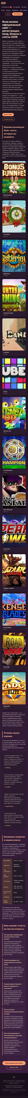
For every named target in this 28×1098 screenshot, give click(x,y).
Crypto (3, 10)
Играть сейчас (8, 114)
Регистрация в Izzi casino (14, 1063)
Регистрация (17, 14)
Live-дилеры (16, 7)
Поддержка (15, 10)
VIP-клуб (23, 7)
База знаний (23, 10)
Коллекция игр (6, 7)
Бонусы (8, 10)
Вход (8, 14)
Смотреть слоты (8, 119)
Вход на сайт (14, 1067)
